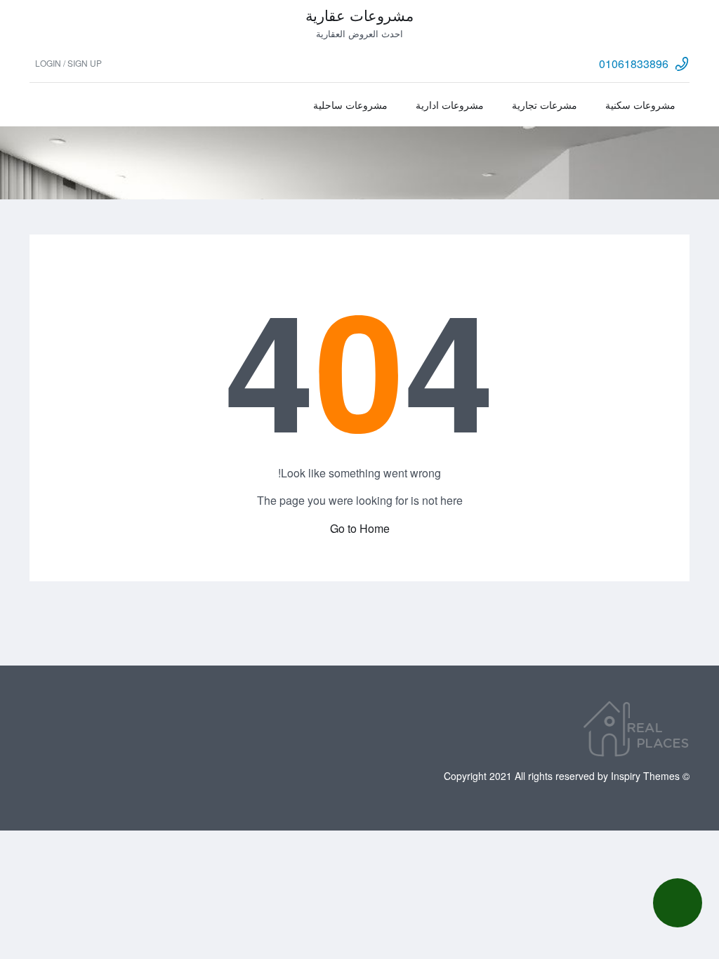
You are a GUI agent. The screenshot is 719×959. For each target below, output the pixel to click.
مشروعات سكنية (640, 105)
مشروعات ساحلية (350, 105)
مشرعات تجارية (544, 105)
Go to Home (360, 528)
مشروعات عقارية (359, 14)
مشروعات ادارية (450, 105)
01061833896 (633, 63)
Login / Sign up (68, 63)
